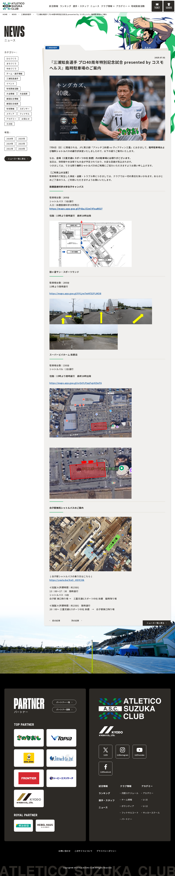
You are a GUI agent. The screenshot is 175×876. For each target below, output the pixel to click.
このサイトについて (83, 851)
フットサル (25, 113)
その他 (9, 123)
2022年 (9, 148)
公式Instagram (122, 755)
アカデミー (11, 118)
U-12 (145, 806)
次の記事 (75, 620)
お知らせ (26, 118)
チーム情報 (127, 799)
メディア (10, 113)
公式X (105, 755)
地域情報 (10, 108)
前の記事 (56, 620)
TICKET (157, 7)
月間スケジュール (130, 793)
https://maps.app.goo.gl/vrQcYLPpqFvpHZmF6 (75, 383)
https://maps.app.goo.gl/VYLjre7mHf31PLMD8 (75, 293)
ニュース (103, 807)
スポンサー (25, 108)
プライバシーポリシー (106, 851)
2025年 (21, 138)
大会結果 (24, 93)
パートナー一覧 (63, 702)
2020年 (21, 148)
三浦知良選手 (12, 78)
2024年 (9, 143)
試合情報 (103, 786)
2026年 (9, 138)
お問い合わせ (64, 851)
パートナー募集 (63, 709)
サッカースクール (151, 812)
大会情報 (10, 93)
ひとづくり (11, 58)
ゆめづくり (11, 68)
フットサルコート (130, 812)
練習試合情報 (12, 98)
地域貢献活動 (12, 88)
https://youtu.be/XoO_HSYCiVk (66, 580)
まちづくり (11, 63)
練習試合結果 (12, 103)
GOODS (169, 7)
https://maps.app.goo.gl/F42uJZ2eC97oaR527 (75, 208)
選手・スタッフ (107, 800)
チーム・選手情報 (14, 73)
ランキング (104, 793)
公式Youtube (139, 755)
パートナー (127, 819)
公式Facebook (105, 772)
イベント (10, 83)
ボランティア (128, 806)
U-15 (145, 799)
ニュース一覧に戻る (17, 158)
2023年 (21, 143)
